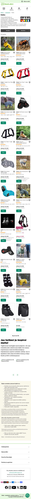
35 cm (8, 56)
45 (10, 174)
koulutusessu (20, 319)
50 (1, 174)
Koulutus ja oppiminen (6, 462)
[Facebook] (6, 487)
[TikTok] (24, 487)
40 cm (11, 56)
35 (6, 174)
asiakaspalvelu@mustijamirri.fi (15, 472)
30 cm (5, 56)
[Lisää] (14, 52)
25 (3, 174)
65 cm (18, 204)
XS (3, 86)
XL (25, 263)
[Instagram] (10, 487)
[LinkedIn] (21, 487)
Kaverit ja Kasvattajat (6, 457)
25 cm (2, 56)
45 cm (18, 293)
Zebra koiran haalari (7, 112)
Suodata (8, 30)
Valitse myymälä (27, 1)
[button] (8, 366)
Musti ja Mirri (4, 452)
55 (12, 174)
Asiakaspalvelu (5, 446)
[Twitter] (18, 487)
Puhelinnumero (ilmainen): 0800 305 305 (15, 474)
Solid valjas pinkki (21, 229)
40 (8, 174)
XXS (1, 86)
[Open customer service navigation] (27, 495)
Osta (3, 63)
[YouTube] (14, 487)
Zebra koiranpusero (22, 171)
